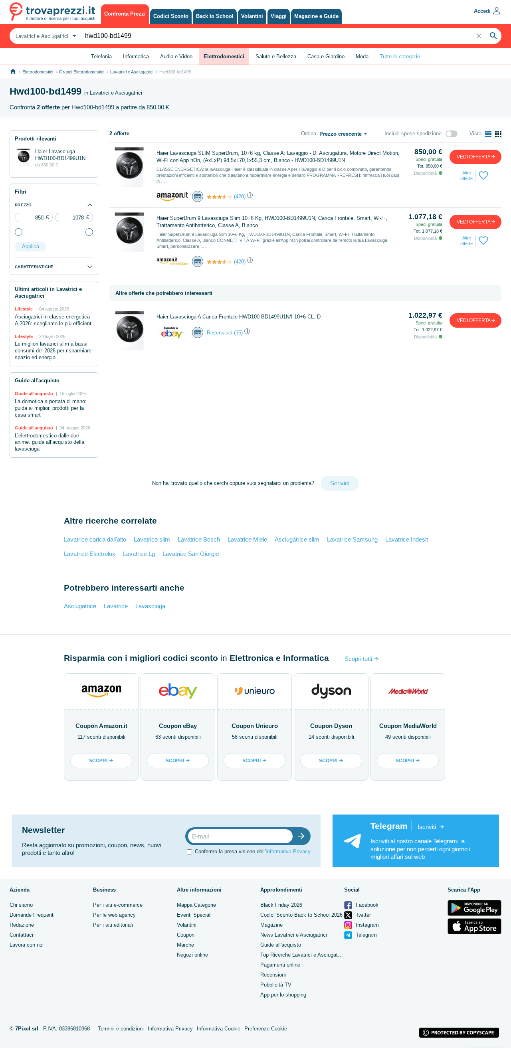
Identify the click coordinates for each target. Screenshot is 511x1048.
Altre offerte (466, 175)
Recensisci (219, 333)
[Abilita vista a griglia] (498, 134)
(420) (240, 197)
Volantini (186, 925)
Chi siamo (21, 905)
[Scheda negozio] (172, 196)
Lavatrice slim (152, 539)
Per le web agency (114, 915)
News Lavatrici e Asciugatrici (293, 935)
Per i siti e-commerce (118, 905)
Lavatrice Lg (139, 553)
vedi (474, 157)
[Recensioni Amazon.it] (219, 196)
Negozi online (192, 955)
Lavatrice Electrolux (89, 553)
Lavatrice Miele (247, 539)
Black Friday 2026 (281, 905)
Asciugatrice (80, 606)
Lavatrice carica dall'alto (95, 539)
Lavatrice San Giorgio (190, 553)
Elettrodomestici (37, 71)
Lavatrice (116, 606)
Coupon (185, 935)
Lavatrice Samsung (352, 539)
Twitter (362, 915)
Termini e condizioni (121, 1029)
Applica (30, 246)
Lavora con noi (27, 945)
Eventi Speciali (194, 915)
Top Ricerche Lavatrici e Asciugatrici (302, 955)
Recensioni (273, 975)
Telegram (365, 935)
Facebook (366, 905)
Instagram (366, 925)
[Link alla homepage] (13, 72)
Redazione (22, 925)
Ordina (308, 133)
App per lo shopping (283, 995)
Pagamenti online (280, 965)
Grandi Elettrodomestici (81, 71)
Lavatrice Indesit (406, 539)
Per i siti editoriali (113, 925)
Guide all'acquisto (280, 945)
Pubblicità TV (275, 985)
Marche (185, 945)
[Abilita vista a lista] (488, 134)
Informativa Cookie (218, 1029)
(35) (238, 333)
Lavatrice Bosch (199, 539)
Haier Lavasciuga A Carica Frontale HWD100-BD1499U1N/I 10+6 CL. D (238, 317)
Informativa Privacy (288, 851)
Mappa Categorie (196, 905)
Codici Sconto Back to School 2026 (301, 915)
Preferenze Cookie (265, 1029)
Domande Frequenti (32, 915)
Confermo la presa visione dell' (253, 851)
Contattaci (21, 935)
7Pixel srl (26, 1029)
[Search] (493, 36)
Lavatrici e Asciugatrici (131, 71)
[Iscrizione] (303, 836)
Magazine (271, 925)
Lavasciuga (150, 606)
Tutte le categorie (400, 56)
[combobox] (45, 36)
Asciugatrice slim (297, 539)
